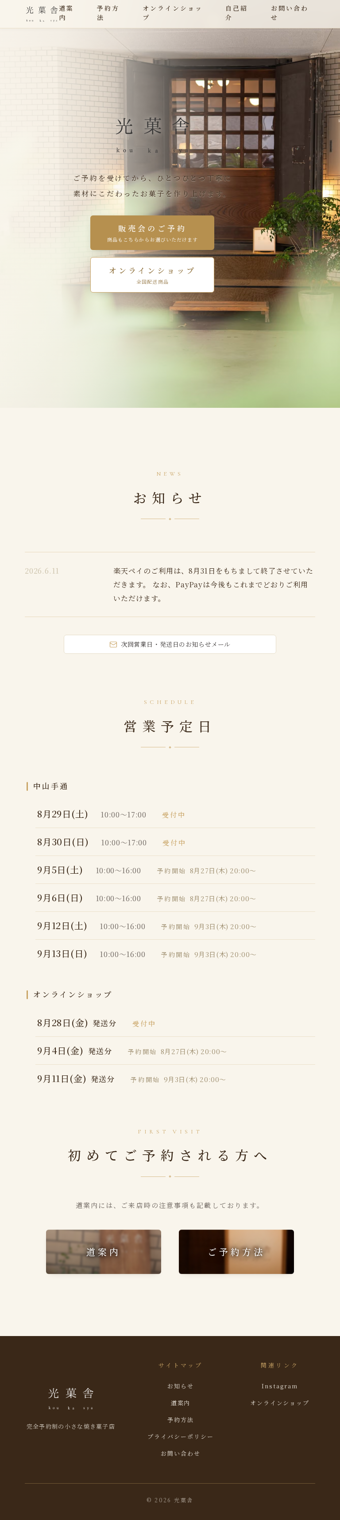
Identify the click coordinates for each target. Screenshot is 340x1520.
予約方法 (108, 13)
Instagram (280, 1386)
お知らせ (180, 1386)
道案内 (66, 13)
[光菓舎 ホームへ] (42, 14)
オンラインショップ (173, 13)
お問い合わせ (290, 13)
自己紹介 (236, 13)
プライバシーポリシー (180, 1436)
